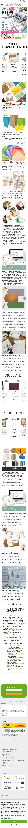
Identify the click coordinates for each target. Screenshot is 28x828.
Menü (2, 4)
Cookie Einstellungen (8, 765)
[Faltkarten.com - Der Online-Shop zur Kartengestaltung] (14, 4)
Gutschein (5, 752)
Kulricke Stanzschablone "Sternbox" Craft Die (14, 432)
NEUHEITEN (6, 1)
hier (2, 740)
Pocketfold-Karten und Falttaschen (15, 653)
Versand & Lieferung (8, 757)
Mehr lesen (4, 713)
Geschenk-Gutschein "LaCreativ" (14, 66)
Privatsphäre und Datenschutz (10, 763)
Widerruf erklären (6, 768)
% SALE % (12, 1)
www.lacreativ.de (6, 798)
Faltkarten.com (9, 636)
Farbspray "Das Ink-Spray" (13, 668)
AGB (4, 762)
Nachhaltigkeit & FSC (8, 751)
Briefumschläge (19, 648)
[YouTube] (26, 1)
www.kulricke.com (6, 799)
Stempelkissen (11, 629)
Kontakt (5, 755)
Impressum (6, 754)
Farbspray (20, 629)
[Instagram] (24, 1)
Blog (18, 1)
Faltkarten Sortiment (12, 645)
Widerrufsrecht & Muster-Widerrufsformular (13, 760)
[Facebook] (21, 1)
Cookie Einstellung (14, 825)
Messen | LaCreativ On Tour (10, 749)
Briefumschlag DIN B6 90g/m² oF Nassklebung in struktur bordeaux (14, 394)
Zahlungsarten (6, 759)
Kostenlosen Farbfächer (19, 226)
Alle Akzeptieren (14, 821)
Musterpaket (19, 241)
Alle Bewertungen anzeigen (21, 703)
